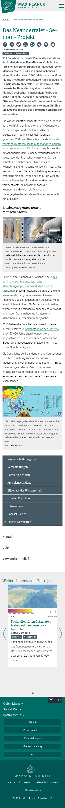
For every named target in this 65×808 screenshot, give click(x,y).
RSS (32, 754)
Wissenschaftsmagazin (22, 459)
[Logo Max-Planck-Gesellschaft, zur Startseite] (28, 6)
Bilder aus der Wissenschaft (25, 490)
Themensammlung (32, 746)
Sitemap (11, 782)
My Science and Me (19, 482)
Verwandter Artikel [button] (16, 558)
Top (57, 700)
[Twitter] (25, 44)
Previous (4, 634)
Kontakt (32, 722)
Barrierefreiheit (33, 790)
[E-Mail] (46, 44)
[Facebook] (5, 44)
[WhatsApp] (32, 44)
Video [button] (6, 548)
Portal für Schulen (19, 475)
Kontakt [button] (8, 536)
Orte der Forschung (19, 498)
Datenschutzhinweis (46, 782)
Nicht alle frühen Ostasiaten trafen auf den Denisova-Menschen (30, 625)
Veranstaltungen (18, 467)
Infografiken (15, 506)
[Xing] (39, 44)
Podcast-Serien (17, 514)
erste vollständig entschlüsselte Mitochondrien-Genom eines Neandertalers (31, 144)
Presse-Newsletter (19, 521)
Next (60, 634)
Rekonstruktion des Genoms (42, 329)
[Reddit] (18, 44)
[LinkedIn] (11, 44)
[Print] (52, 44)
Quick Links (11, 703)
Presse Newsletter (32, 730)
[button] (60, 240)
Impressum (25, 782)
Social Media (12, 709)
